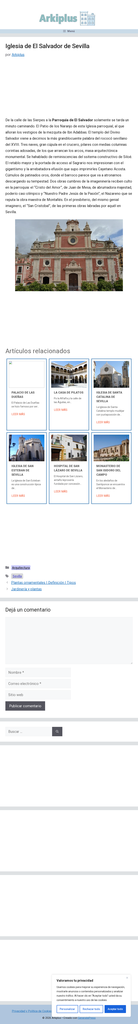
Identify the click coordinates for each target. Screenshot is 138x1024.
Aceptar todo (115, 1009)
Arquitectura (21, 568)
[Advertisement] (69, 90)
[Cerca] (127, 978)
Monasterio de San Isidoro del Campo (108, 470)
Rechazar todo (91, 1009)
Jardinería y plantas (26, 589)
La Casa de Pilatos (68, 392)
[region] (91, 996)
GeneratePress (87, 1017)
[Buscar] (57, 731)
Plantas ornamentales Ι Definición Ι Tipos (43, 582)
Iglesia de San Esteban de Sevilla (23, 470)
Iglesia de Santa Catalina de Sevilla (109, 397)
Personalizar (67, 1009)
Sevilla (17, 576)
